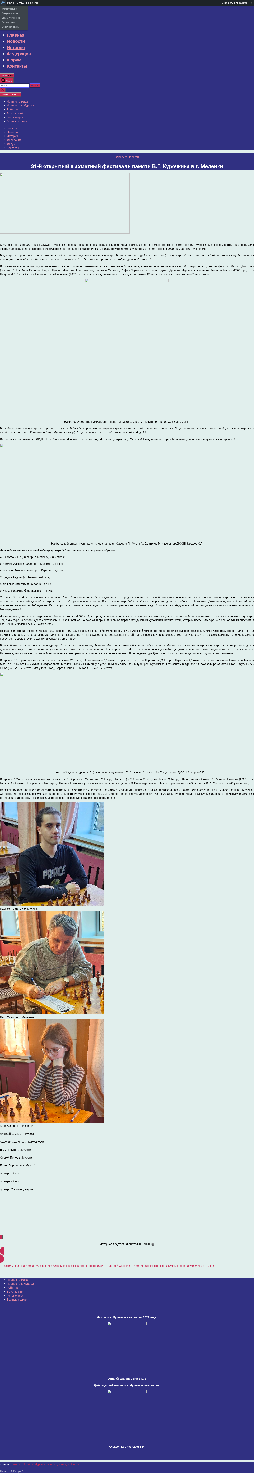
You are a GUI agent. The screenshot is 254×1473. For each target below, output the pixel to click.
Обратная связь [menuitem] (10, 26)
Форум (14, 60)
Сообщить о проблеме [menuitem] (234, 2)
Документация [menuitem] (10, 13)
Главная (16, 35)
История (16, 47)
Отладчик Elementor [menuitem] (28, 2)
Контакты (17, 66)
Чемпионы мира (17, 101)
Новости (16, 41)
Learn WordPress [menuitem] (11, 17)
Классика (121, 157)
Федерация (19, 53)
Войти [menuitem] (10, 2)
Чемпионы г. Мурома (20, 105)
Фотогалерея (15, 117)
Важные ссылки (17, 121)
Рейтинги (13, 109)
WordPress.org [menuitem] (10, 8)
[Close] (1, 1237)
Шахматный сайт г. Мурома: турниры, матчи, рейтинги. (45, 1464)
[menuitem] (3, 3)
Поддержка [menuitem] (8, 22)
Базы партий (15, 113)
